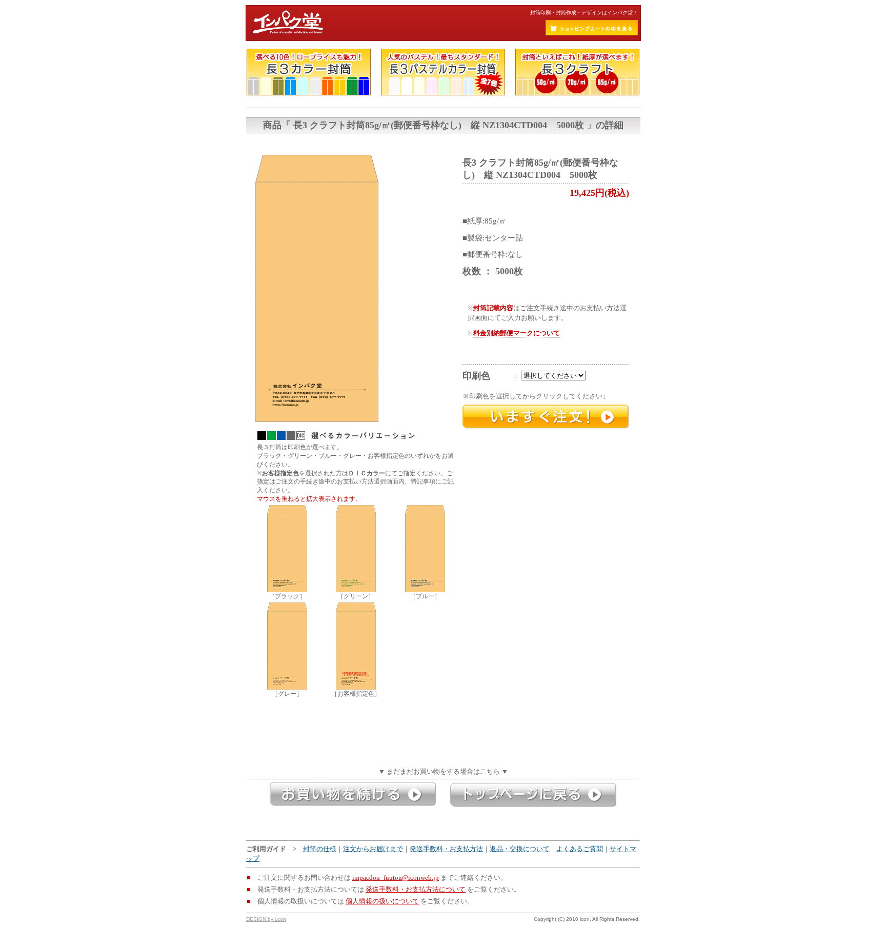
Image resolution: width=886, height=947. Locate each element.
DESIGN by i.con (266, 919)
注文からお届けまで (373, 849)
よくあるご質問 (579, 849)
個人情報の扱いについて (382, 901)
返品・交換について (520, 849)
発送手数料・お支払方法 (446, 849)
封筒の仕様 (319, 849)
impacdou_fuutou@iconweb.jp (395, 877)
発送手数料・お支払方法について (416, 889)
